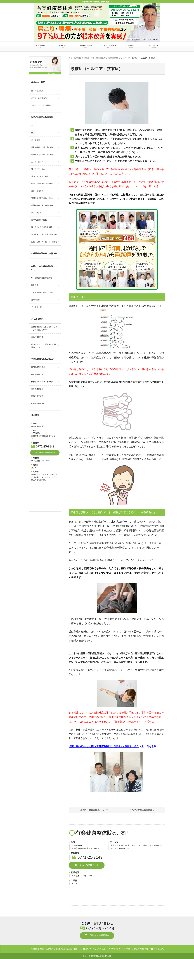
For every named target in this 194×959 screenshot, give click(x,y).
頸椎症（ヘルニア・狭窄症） (42, 382)
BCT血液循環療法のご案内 (41, 278)
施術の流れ (63, 46)
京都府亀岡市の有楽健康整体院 (100, 956)
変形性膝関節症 (37, 389)
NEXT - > (142, 810)
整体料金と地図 (86, 46)
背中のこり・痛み (38, 169)
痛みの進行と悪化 (38, 337)
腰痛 (33, 133)
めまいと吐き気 (37, 191)
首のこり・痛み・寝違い (40, 176)
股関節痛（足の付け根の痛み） (43, 154)
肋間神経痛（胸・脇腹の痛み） (43, 205)
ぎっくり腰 (35, 140)
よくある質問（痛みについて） (43, 292)
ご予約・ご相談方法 (108, 46)
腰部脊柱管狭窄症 (38, 367)
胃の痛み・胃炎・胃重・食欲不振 (44, 234)
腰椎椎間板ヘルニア (39, 374)
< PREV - (94, 810)
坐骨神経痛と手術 (38, 403)
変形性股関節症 (37, 396)
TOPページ (40, 46)
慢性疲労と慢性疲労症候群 (41, 227)
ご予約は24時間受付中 (86, 865)
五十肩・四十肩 (37, 162)
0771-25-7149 (87, 857)
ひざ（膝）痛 (36, 213)
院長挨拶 (34, 285)
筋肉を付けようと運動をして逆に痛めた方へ (44, 345)
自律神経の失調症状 (39, 220)
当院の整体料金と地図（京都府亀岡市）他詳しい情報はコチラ (104, 746)
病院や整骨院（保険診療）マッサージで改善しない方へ (44, 328)
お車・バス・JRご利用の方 (41, 105)
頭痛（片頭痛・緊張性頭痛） (42, 184)
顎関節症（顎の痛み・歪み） (42, 198)
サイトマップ (36, 307)
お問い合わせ (153, 46)
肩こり (33, 125)
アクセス (131, 46)
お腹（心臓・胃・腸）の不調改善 (44, 242)
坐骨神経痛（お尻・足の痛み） (43, 147)
